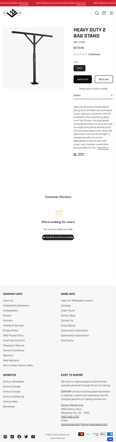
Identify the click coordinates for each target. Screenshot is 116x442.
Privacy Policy (10, 330)
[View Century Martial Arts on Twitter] (26, 436)
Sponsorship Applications (75, 335)
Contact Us (67, 320)
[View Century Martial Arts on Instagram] (5, 436)
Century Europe (11, 391)
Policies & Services (13, 325)
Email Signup (68, 325)
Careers (7, 315)
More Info (68, 294)
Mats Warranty (11, 360)
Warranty (8, 355)
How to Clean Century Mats (18, 365)
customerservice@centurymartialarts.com (84, 424)
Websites (9, 375)
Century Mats (10, 401)
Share (81, 154)
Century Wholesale (13, 381)
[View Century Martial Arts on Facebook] (19, 436)
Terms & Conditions (13, 350)
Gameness (8, 406)
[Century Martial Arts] (12, 13)
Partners (8, 320)
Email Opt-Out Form (14, 340)
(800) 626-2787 (70, 416)
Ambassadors (10, 310)
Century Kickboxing (13, 396)
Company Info (12, 294)
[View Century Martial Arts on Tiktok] (12, 436)
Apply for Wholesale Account (77, 300)
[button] (97, 13)
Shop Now (23, 3)
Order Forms (68, 310)
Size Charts (67, 340)
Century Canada (12, 386)
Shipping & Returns (13, 345)
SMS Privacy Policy (13, 335)
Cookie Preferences (57, 438)
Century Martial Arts (61, 435)
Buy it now (104, 79)
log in (88, 88)
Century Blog (68, 315)
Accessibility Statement (16, 305)
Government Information (74, 330)
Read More (103, 147)
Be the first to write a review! (58, 237)
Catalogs (66, 305)
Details (77, 95)
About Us (8, 300)
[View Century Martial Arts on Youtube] (33, 436)
